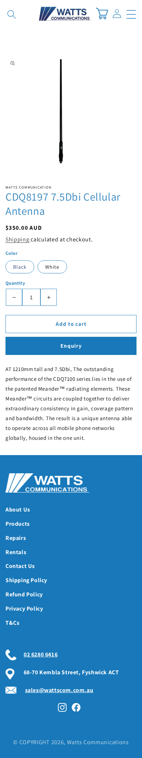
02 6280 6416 (41, 654)
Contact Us (20, 566)
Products (17, 524)
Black (20, 267)
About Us (17, 509)
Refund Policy (24, 594)
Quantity (15, 283)
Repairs (15, 538)
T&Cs (12, 623)
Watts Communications (98, 742)
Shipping (17, 239)
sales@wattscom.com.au (59, 690)
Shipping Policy (26, 580)
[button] (130, 13)
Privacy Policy (24, 608)
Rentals (15, 552)
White (52, 267)
